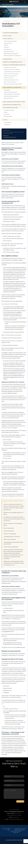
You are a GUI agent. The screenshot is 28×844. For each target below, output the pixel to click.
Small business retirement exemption (11, 96)
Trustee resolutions (7, 122)
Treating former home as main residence (11, 69)
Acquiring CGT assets (8, 43)
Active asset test (7, 90)
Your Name (5, 774)
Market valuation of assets (9, 51)
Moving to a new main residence (10, 67)
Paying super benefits (8, 116)
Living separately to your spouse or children (12, 71)
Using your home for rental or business (11, 73)
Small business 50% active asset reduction (12, 94)
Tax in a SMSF (6, 114)
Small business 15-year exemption (10, 92)
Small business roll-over (8, 98)
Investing (5, 112)
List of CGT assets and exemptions (10, 41)
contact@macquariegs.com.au (9, 137)
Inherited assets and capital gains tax (11, 53)
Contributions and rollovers (9, 110)
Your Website (6, 783)
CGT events (6, 45)
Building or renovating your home (10, 75)
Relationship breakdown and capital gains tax (12, 55)
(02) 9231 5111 (6, 135)
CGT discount (6, 47)
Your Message (6, 787)
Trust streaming (7, 124)
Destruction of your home (9, 77)
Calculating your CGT (8, 49)
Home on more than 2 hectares (10, 81)
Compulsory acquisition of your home (11, 79)
